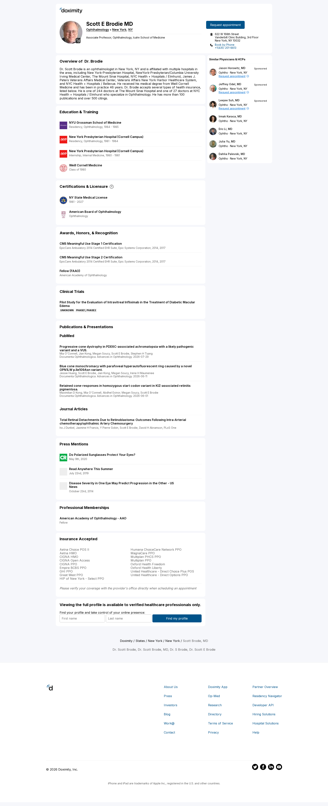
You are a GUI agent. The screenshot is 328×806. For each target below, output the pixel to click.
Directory (215, 714)
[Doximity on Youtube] (279, 767)
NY (130, 29)
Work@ (169, 723)
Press (168, 696)
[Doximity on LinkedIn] (271, 767)
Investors (170, 705)
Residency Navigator (267, 696)
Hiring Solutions (263, 714)
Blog (167, 714)
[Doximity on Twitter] (255, 767)
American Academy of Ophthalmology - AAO (93, 518)
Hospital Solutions (265, 723)
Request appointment (225, 25)
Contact (169, 732)
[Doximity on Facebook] (263, 767)
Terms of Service (220, 723)
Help (255, 732)
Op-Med (214, 696)
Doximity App (217, 687)
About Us (171, 687)
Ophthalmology (97, 29)
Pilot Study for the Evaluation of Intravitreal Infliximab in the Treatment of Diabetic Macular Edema (127, 304)
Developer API (263, 705)
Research (215, 705)
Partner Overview (265, 687)
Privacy (213, 732)
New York (119, 29)
